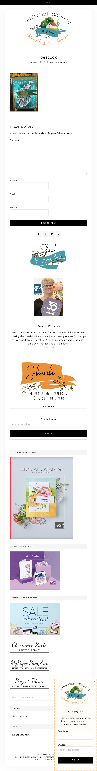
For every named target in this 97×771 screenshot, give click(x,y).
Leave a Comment (58, 62)
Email (13, 194)
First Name (48, 406)
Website (13, 207)
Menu (48, 3)
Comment (15, 140)
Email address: (48, 419)
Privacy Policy (52, 755)
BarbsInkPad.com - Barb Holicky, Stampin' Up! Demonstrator (48, 29)
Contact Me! (48, 347)
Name (13, 180)
